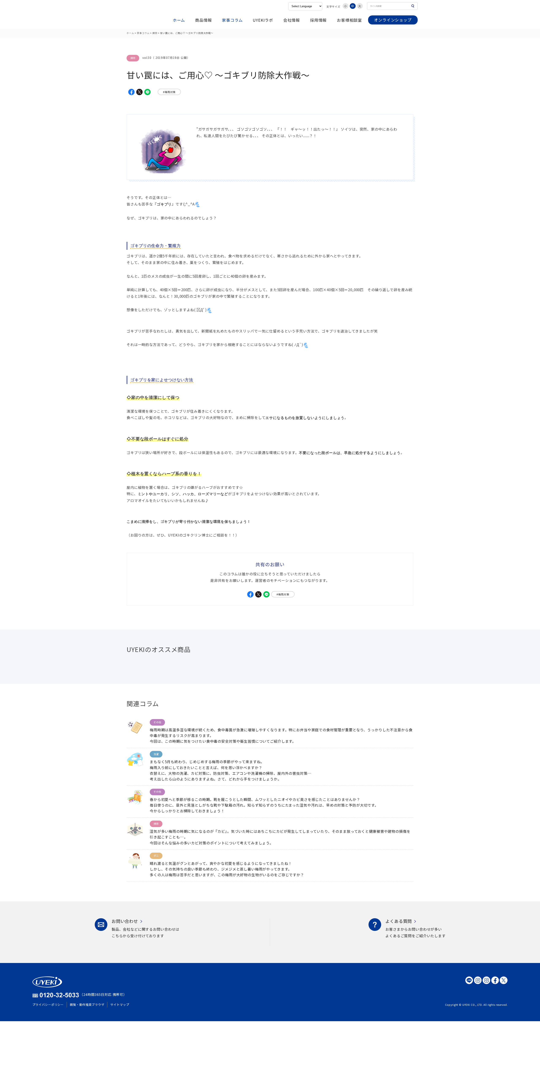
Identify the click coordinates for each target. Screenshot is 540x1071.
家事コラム (232, 20)
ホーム (179, 20)
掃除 (154, 33)
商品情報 (203, 20)
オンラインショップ (393, 20)
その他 (157, 722)
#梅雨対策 (169, 92)
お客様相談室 (349, 20)
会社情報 (291, 20)
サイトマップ (119, 1004)
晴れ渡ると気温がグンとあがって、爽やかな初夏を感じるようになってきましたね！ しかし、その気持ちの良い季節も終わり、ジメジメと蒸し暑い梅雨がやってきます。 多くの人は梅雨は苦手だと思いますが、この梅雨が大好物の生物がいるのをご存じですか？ (227, 869)
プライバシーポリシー (48, 1004)
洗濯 (156, 754)
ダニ (156, 855)
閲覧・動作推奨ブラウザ (87, 1004)
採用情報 (318, 20)
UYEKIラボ (263, 20)
